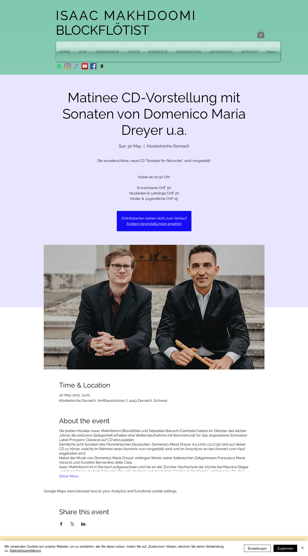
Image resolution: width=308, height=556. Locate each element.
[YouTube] (85, 66)
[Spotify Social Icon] (59, 66)
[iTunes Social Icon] (76, 66)
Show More (68, 476)
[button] (261, 33)
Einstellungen (257, 548)
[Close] (302, 548)
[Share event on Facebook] (61, 524)
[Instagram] (67, 66)
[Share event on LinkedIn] (83, 524)
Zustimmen (285, 548)
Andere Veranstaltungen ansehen (154, 224)
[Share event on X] (72, 524)
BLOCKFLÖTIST (102, 30)
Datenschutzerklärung (25, 550)
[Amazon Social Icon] (102, 66)
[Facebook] (93, 66)
